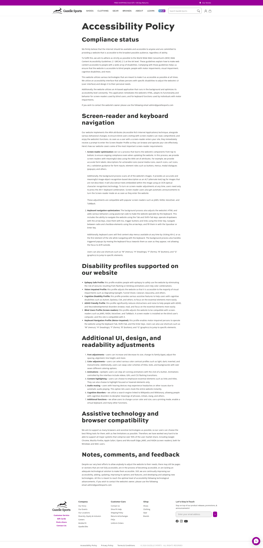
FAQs (113, 519)
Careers (81, 519)
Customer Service (61, 515)
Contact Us (61, 525)
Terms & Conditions (126, 545)
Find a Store (61, 522)
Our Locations (84, 512)
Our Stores (206, 3)
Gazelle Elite (83, 526)
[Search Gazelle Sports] (198, 11)
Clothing (146, 509)
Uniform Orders (117, 523)
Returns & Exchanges (119, 516)
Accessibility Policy (88, 545)
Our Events (82, 509)
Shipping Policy (117, 512)
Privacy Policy (107, 545)
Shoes (145, 506)
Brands (146, 516)
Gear (145, 512)
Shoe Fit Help (116, 509)
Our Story (82, 506)
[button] (89, 11)
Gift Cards (61, 518)
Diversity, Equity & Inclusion (89, 516)
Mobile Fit (82, 523)
